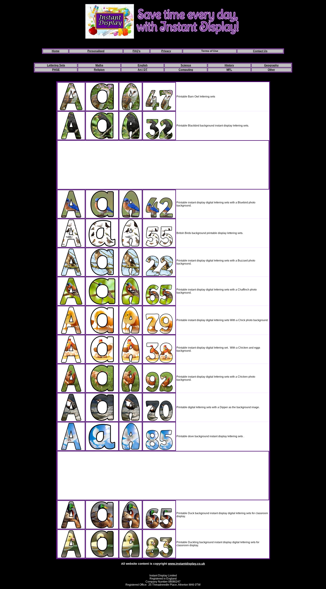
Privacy (166, 51)
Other (271, 69)
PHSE (56, 69)
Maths (99, 65)
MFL (229, 69)
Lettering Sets (56, 65)
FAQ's (136, 51)
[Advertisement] (163, 165)
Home (55, 51)
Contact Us (260, 51)
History (229, 65)
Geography (271, 65)
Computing (186, 69)
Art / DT (142, 69)
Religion (99, 69)
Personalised (95, 51)
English (143, 65)
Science (186, 65)
